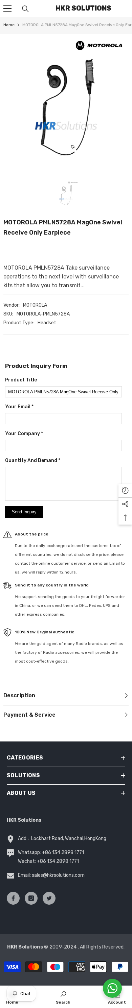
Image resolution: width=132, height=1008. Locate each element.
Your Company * (24, 434)
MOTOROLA (35, 305)
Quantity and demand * (32, 460)
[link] (63, 997)
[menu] (7, 8)
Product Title (21, 380)
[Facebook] (13, 898)
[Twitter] (49, 898)
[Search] (25, 9)
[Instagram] (31, 898)
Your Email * (19, 407)
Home (9, 24)
